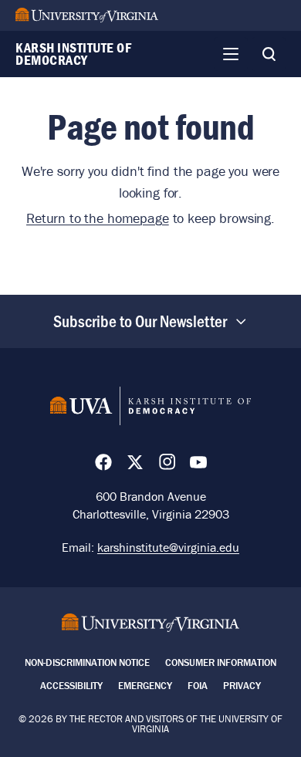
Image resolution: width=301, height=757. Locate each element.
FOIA (198, 685)
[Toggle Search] (269, 54)
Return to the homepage (97, 218)
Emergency (145, 685)
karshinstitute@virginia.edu (168, 547)
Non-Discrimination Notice (87, 662)
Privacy (242, 685)
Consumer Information (220, 662)
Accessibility (71, 685)
